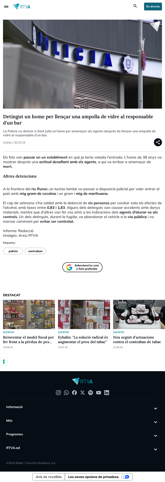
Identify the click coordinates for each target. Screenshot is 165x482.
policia (13, 251)
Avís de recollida (49, 477)
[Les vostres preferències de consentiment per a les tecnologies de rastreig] (4, 361)
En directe (153, 6)
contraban (35, 251)
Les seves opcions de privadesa (93, 477)
